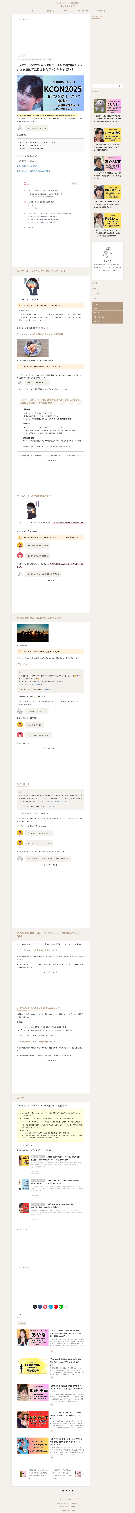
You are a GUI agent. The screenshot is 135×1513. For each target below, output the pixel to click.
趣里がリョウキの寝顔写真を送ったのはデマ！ (35, 171)
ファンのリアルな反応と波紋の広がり (42, 197)
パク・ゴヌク (34, 208)
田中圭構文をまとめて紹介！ (28, 166)
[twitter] (35, 1307)
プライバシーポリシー (84, 11)
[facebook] (40, 1307)
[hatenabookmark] (51, 1307)
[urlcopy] (66, 1307)
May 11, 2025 (49, 689)
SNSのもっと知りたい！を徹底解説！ (67, 1503)
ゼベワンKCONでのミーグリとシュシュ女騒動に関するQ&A (50, 213)
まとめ (31, 227)
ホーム (34, 11)
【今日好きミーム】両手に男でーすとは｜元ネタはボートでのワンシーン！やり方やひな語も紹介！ (107, 204)
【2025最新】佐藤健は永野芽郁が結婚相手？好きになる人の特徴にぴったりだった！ (65, 1362)
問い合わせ (50, 11)
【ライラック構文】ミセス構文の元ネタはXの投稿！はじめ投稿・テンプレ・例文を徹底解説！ (107, 147)
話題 (20, 1314)
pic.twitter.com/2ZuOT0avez (29, 684)
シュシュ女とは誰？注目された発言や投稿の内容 (46, 194)
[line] (61, 1307)
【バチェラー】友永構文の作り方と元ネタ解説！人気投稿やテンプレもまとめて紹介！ (107, 176)
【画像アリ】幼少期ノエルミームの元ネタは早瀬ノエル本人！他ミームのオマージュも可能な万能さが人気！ (107, 233)
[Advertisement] (50, 37)
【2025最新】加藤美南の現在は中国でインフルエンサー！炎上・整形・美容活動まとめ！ (66, 1388)
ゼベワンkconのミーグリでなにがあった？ (44, 190)
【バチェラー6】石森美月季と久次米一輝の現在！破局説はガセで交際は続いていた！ (65, 1415)
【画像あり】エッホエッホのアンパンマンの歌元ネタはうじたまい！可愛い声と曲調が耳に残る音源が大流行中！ (107, 118)
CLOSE (74, 183)
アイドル (21, 1317)
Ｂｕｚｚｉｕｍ (67, 5)
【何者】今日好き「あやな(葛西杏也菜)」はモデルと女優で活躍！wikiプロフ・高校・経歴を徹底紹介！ (66, 1333)
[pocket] (45, 1307)
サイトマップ (101, 11)
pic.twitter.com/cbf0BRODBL (58, 801)
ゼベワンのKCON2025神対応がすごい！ (43, 202)
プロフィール (67, 11)
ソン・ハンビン (35, 205)
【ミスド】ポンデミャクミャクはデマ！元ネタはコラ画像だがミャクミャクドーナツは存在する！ (66, 1442)
